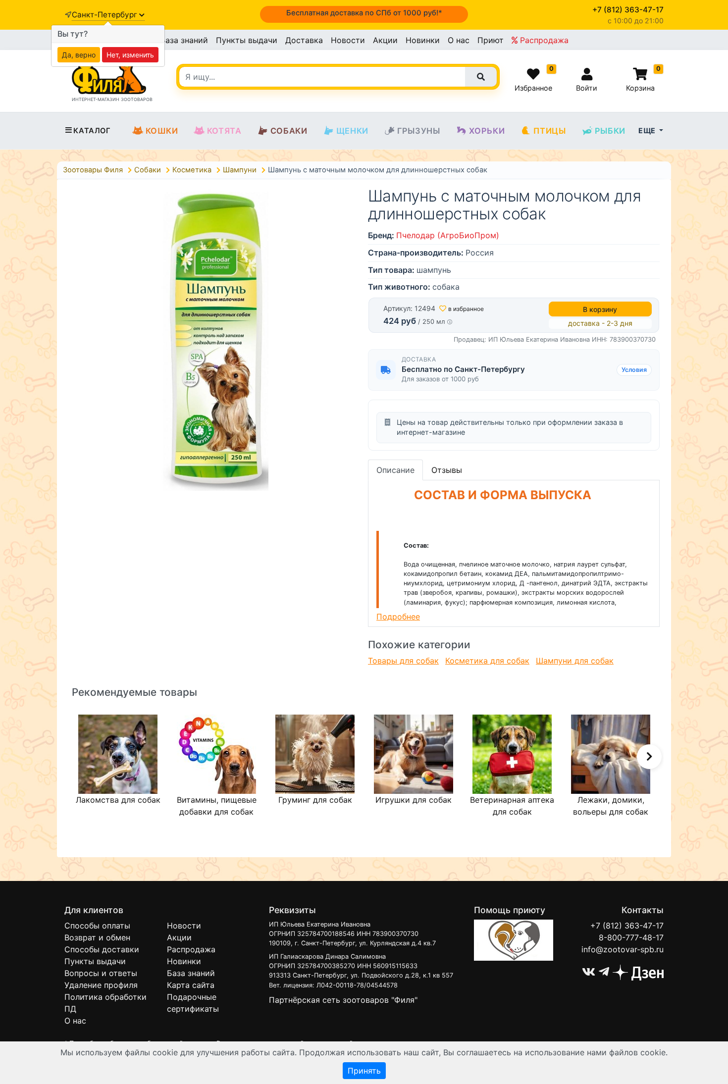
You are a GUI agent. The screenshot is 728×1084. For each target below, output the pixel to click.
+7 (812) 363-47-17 (627, 925)
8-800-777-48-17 (631, 937)
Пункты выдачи (246, 40)
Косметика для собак (487, 661)
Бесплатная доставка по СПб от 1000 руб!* (364, 12)
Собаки (289, 131)
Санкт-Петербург (105, 14)
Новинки (423, 40)
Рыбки (610, 131)
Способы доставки (101, 949)
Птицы (549, 131)
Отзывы (446, 470)
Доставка (304, 40)
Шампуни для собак (575, 661)
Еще (647, 130)
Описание (395, 470)
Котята (224, 131)
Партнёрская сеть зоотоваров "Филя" (343, 1000)
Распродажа (543, 40)
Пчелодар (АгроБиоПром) (447, 235)
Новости (348, 40)
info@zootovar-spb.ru (622, 949)
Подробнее (398, 616)
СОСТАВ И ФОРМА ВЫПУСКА (502, 495)
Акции (385, 40)
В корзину (600, 309)
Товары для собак (403, 661)
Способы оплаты (97, 925)
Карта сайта (190, 985)
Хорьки (487, 131)
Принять (364, 1071)
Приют (490, 40)
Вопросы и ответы (100, 973)
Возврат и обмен (97, 937)
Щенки (352, 131)
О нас (458, 40)
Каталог (91, 130)
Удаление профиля (101, 985)
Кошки (162, 131)
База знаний (184, 40)
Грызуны (418, 131)
